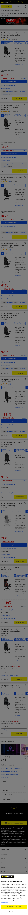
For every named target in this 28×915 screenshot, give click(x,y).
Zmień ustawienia (14, 912)
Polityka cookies (4, 902)
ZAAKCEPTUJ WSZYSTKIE (14, 907)
